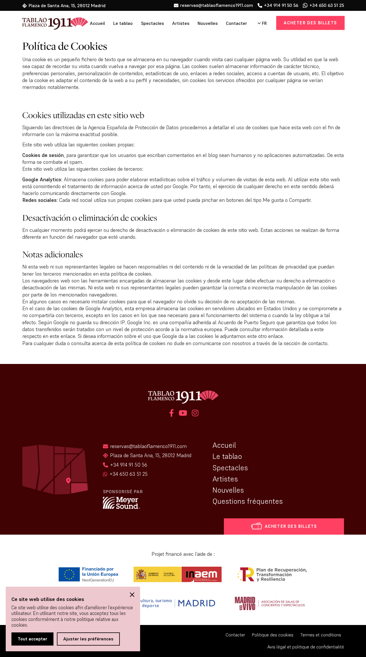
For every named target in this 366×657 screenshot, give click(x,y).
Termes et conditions (320, 635)
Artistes (180, 23)
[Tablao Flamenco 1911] (47, 24)
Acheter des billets (310, 22)
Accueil (97, 23)
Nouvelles (208, 23)
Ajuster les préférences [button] (88, 639)
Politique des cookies (272, 635)
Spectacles (152, 23)
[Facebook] (172, 414)
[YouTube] (183, 414)
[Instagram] (194, 414)
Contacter (236, 23)
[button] (132, 594)
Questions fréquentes (247, 501)
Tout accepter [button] (32, 639)
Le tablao (123, 23)
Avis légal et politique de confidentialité (305, 647)
